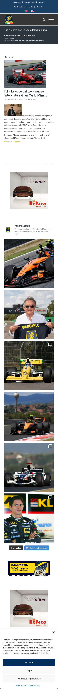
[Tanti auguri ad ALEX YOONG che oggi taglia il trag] (29, 518)
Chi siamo (17, 2)
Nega (29, 670)
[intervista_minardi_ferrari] (25, 74)
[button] (53, 632)
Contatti (40, 7)
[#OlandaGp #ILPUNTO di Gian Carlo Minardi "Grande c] (29, 264)
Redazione (32, 99)
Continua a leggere (12, 141)
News (21, 99)
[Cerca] (43, 19)
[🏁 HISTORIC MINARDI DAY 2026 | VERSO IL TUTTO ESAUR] (29, 365)
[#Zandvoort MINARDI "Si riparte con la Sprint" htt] (29, 314)
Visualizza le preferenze (29, 678)
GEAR (41, 2)
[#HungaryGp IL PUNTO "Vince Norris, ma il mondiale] (29, 416)
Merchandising (19, 7)
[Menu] (50, 19)
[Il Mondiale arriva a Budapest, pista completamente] (29, 467)
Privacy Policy (34, 685)
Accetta (29, 662)
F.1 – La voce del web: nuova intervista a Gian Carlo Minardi (26, 93)
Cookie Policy (22, 685)
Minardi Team (30, 2)
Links (31, 7)
